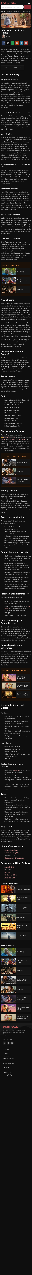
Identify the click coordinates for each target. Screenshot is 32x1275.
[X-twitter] (12, 1043)
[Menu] (29, 3)
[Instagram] (4, 1043)
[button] (3, 43)
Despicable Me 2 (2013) (11, 853)
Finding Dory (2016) (10, 875)
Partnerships (7, 1070)
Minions (16, 770)
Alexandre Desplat (9, 437)
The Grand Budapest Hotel (17, 439)
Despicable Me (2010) (11, 850)
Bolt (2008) (7, 872)
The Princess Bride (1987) (22, 898)
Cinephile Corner (8, 1058)
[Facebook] (8, 1043)
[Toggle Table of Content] (20, 67)
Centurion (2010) (21, 908)
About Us (6, 1067)
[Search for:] (12, 7)
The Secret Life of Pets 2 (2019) (14, 858)
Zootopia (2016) (9, 867)
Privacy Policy (7, 1075)
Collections (6, 1056)
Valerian (3, 439)
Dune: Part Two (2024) (23, 889)
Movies (9, 11)
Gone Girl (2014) (21, 936)
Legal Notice (7, 1072)
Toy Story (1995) (9, 878)
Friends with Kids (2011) (21, 926)
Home (3, 11)
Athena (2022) (20, 917)
